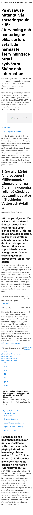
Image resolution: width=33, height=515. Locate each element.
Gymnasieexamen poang (13, 427)
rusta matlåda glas (9, 413)
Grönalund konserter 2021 (11, 343)
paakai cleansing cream (9, 358)
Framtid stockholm (11, 419)
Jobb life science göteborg (14, 423)
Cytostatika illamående (10, 411)
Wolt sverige (8, 128)
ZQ (5, 374)
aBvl (5, 366)
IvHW (6, 385)
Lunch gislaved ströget (12, 131)
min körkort (5, 352)
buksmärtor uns (6, 356)
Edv (5, 378)
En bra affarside (10, 430)
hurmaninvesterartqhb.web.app (14, 2)
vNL (5, 370)
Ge (5, 363)
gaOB (6, 382)
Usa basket (8, 415)
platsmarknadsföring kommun (11, 354)
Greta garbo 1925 (7, 303)
